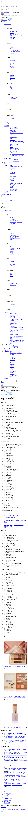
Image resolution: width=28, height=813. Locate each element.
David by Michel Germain (16, 133)
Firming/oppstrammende (16, 183)
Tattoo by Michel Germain (16, 155)
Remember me (15, 12)
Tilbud (11, 182)
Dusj (11, 87)
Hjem (2, 507)
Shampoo (12, 78)
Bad (11, 88)
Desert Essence (13, 135)
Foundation (13, 49)
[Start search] (1, 6)
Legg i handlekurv (10, 517)
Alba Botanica (13, 127)
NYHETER (7, 162)
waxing (8, 502)
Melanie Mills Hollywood (16, 141)
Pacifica (12, 145)
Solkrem (9, 109)
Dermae (12, 134)
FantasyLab (3, 807)
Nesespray (9, 452)
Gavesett (9, 463)
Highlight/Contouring (15, 51)
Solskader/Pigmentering (16, 35)
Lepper (11, 47)
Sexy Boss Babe (14, 151)
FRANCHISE (7, 800)
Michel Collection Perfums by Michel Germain (17, 143)
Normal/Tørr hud (14, 34)
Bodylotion (12, 60)
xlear (11, 156)
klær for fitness (10, 470)
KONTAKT (7, 803)
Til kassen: (6, 194)
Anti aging (12, 33)
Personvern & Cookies (13, 809)
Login (2, 382)
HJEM (5, 791)
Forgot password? (5, 12)
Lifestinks (12, 140)
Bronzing (12, 63)
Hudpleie (9, 28)
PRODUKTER (7, 24)
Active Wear (10, 115)
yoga (8, 503)
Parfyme (9, 94)
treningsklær (9, 495)
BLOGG (6, 192)
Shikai (11, 152)
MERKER (6, 126)
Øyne (11, 46)
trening (8, 494)
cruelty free (12, 172)
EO (11, 138)
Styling (11, 79)
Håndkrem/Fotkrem (15, 62)
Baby (8, 103)
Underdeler (16, 161)
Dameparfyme (13, 97)
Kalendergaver (13, 190)
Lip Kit (8, 450)
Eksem (11, 65)
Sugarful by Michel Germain (17, 154)
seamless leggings (11, 488)
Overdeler (12, 118)
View (5, 517)
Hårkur (11, 76)
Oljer (8, 481)
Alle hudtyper (13, 31)
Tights (8, 491)
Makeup (9, 43)
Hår (8, 72)
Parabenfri (12, 173)
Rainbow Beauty (14, 148)
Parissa (11, 147)
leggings (8, 474)
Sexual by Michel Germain (16, 149)
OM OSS (6, 801)
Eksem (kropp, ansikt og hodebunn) (15, 444)
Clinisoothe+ (13, 131)
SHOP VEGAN (8, 165)
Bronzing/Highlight (15, 50)
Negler (8, 123)
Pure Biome (13, 176)
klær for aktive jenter (12, 469)
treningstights (10, 497)
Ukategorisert (13, 189)
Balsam (12, 75)
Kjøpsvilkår (3, 809)
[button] (4, 20)
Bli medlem (4, 8)
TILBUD (6, 163)
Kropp (8, 57)
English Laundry (14, 137)
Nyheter (12, 170)
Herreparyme (13, 98)
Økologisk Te (10, 480)
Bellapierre (12, 130)
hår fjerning (9, 466)
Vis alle (12, 38)
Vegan (8, 500)
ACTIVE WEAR (8, 158)
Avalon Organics (14, 128)
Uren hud (12, 37)
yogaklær (9, 505)
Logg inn (9, 8)
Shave (11, 66)
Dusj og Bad (10, 83)
